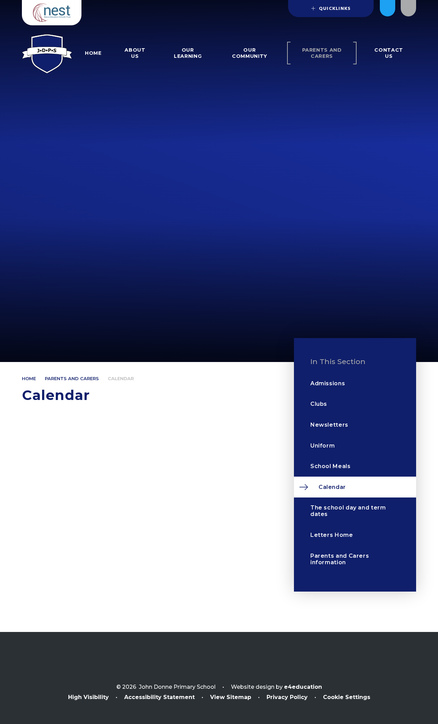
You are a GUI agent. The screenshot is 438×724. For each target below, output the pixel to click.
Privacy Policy (287, 697)
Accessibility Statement (159, 697)
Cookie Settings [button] (346, 697)
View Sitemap (230, 697)
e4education (303, 687)
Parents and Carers (72, 378)
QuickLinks (334, 9)
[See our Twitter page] (387, 8)
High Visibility (88, 697)
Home (29, 378)
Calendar (121, 378)
